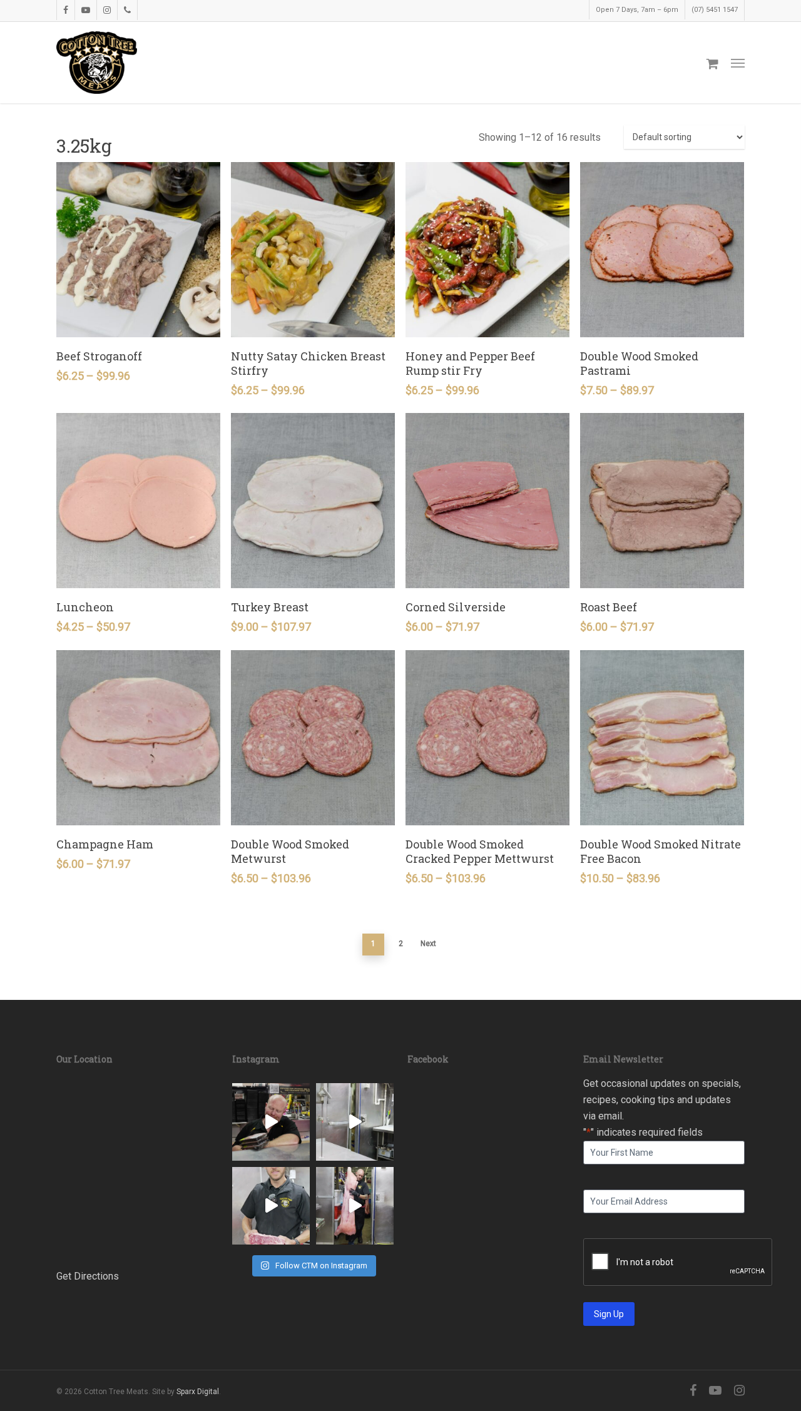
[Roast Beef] (662, 500)
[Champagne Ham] (138, 737)
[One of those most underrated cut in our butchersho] (271, 1206)
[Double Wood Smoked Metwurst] (313, 737)
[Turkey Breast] (313, 500)
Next (428, 943)
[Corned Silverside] (487, 500)
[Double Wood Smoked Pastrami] (662, 249)
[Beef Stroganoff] (138, 249)
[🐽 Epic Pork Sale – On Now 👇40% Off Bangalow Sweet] (355, 1206)
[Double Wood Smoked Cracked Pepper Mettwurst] (487, 737)
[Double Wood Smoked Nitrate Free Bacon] (662, 737)
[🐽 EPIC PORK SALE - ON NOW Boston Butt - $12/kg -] (355, 1122)
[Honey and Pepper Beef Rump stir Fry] (487, 249)
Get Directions (87, 1276)
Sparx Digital (197, 1391)
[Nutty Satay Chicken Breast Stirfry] (313, 249)
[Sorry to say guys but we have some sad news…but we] (271, 1122)
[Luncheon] (138, 500)
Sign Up (609, 1314)
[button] (738, 62)
